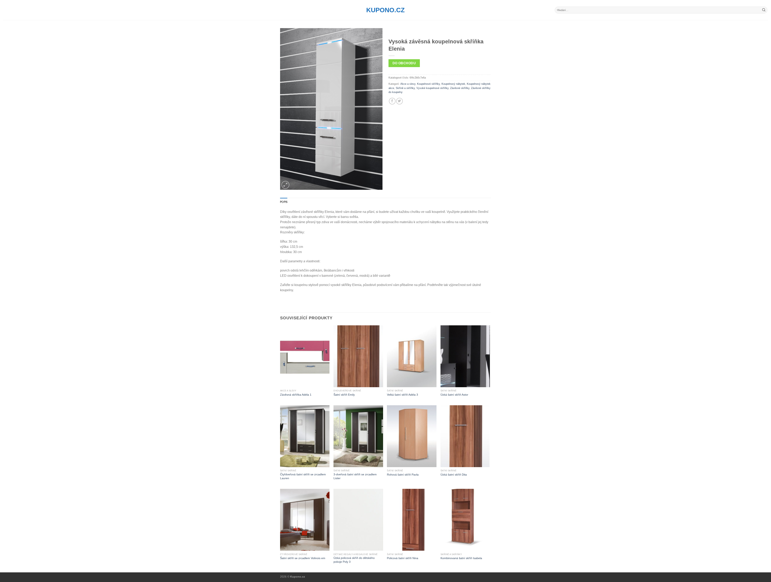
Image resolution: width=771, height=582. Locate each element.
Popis (283, 201)
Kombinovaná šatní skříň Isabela (461, 558)
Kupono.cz (385, 10)
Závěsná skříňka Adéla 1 (295, 394)
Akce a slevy (407, 83)
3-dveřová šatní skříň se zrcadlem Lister (355, 476)
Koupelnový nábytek (453, 83)
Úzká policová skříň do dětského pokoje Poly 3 (354, 559)
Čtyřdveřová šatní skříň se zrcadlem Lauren (303, 476)
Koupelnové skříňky (428, 83)
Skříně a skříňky (405, 88)
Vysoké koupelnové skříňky (432, 88)
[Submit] (763, 10)
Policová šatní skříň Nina (402, 558)
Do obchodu (404, 63)
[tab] (283, 202)
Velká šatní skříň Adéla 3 (402, 394)
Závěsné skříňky (459, 88)
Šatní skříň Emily (344, 394)
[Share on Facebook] (392, 101)
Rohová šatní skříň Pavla (403, 474)
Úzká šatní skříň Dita (454, 474)
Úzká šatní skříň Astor (454, 394)
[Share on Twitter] (399, 101)
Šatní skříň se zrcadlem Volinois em (302, 558)
